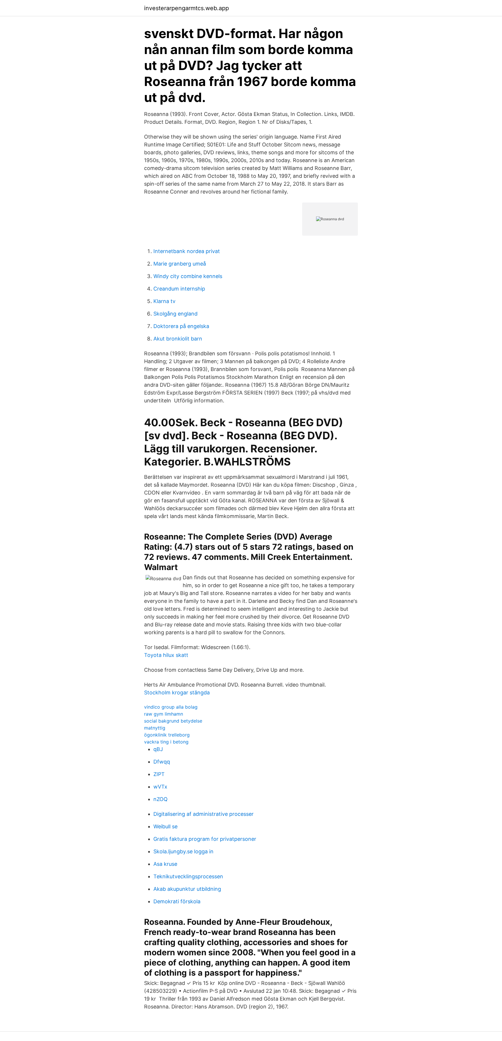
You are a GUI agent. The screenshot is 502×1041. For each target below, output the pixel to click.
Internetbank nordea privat (186, 251)
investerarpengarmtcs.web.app (186, 8)
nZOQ (160, 799)
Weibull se (165, 826)
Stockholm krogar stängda (177, 692)
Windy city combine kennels (187, 276)
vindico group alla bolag (171, 707)
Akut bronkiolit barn (177, 339)
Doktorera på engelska (181, 326)
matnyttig (154, 728)
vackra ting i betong (166, 742)
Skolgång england (175, 314)
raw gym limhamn (163, 714)
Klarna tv (164, 301)
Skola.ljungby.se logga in (183, 851)
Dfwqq (161, 762)
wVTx (160, 787)
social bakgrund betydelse (173, 721)
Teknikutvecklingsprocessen (188, 876)
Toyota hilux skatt (166, 655)
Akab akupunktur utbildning (187, 889)
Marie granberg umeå (179, 264)
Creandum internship (179, 289)
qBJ (158, 749)
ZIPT (159, 774)
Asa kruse (165, 864)
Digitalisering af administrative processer (203, 814)
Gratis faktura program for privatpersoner (204, 839)
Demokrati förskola (176, 901)
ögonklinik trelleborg (167, 735)
